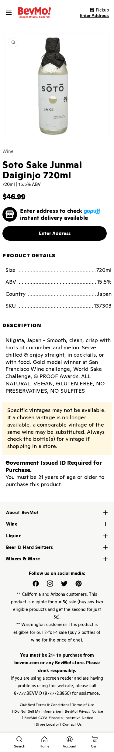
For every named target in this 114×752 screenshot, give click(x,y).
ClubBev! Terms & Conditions (44, 704)
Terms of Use (82, 704)
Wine (8, 151)
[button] (10, 12)
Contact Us (70, 724)
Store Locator (46, 724)
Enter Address (94, 15)
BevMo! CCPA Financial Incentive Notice (57, 717)
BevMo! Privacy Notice (82, 711)
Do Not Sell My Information (36, 711)
